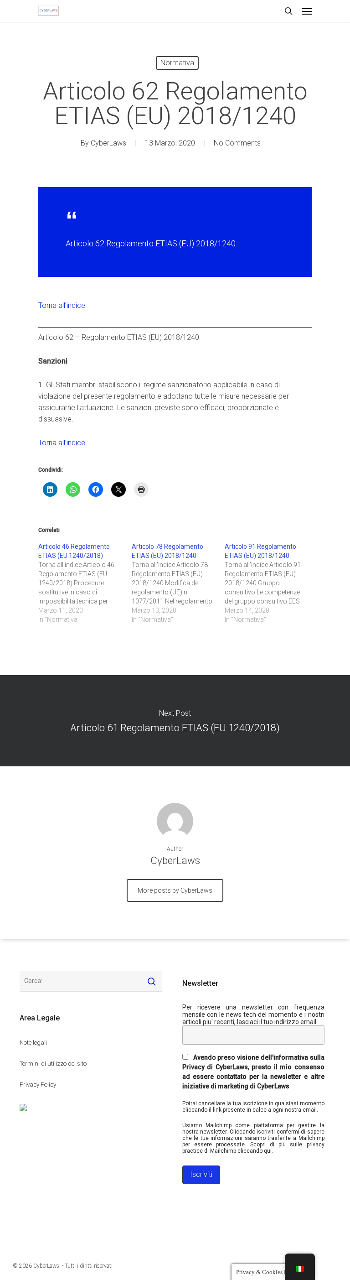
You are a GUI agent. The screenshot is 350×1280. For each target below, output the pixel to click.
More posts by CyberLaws (175, 890)
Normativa (177, 62)
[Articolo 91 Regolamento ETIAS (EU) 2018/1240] (271, 583)
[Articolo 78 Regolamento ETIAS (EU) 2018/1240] (178, 583)
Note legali (33, 1042)
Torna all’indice (61, 305)
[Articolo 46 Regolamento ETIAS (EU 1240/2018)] (85, 583)
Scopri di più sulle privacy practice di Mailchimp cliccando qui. (253, 1147)
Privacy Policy (38, 1084)
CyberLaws (108, 143)
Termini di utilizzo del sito (53, 1063)
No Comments (237, 143)
